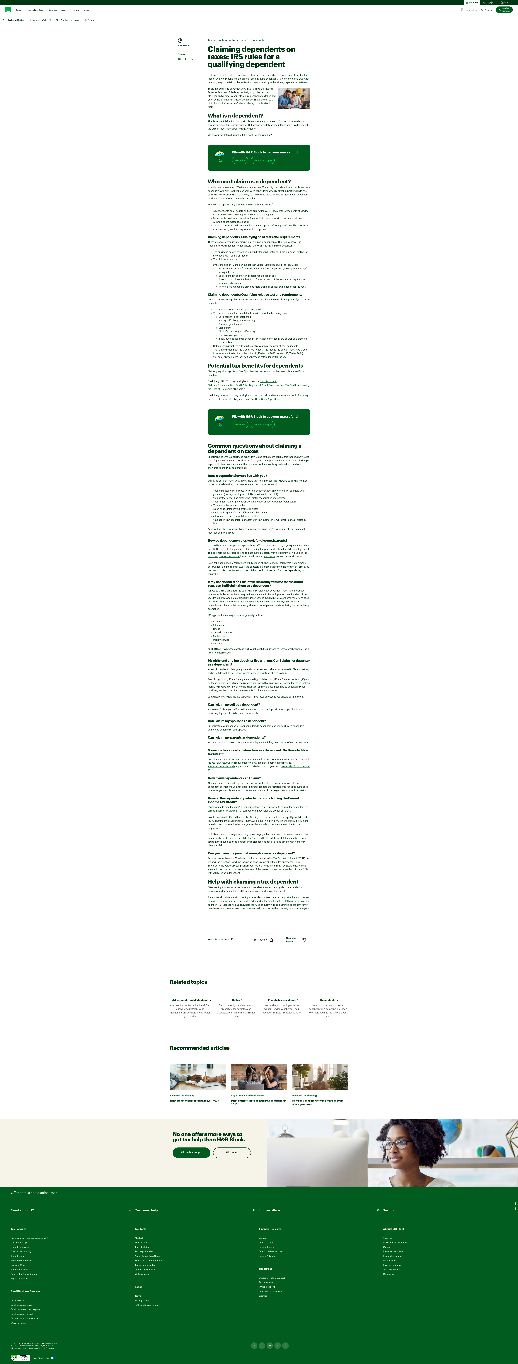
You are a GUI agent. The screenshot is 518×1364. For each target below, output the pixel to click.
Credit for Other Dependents (265, 399)
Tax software (17, 1256)
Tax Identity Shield (20, 1269)
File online (240, 160)
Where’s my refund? (145, 1269)
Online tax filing (19, 1242)
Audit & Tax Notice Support (24, 1274)
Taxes (18, 10)
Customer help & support (272, 1277)
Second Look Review (21, 1260)
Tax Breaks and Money (70, 20)
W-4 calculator (142, 1274)
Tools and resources (79, 10)
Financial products (35, 10)
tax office (213, 652)
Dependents (327, 999)
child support (253, 563)
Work (44, 20)
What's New (89, 20)
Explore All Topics (16, 20)
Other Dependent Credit (255, 385)
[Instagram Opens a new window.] (270, 1345)
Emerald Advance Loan (271, 1251)
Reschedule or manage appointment (29, 1237)
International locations (270, 1291)
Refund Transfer (267, 1247)
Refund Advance (267, 1256)
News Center (389, 1260)
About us (387, 1237)
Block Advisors (18, 1300)
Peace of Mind (18, 1265)
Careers (387, 1247)
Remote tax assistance (282, 999)
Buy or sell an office (393, 1251)
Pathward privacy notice (147, 1304)
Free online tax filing (21, 1251)
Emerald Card (266, 1242)
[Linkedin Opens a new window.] (285, 1345)
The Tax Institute (391, 1269)
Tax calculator (142, 1247)
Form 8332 (269, 556)
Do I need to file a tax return (295, 766)
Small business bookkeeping (25, 1309)
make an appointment (221, 901)
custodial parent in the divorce (224, 556)
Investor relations (392, 1265)
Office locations (267, 1286)
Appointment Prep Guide (147, 1256)
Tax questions (266, 1282)
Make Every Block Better (395, 1242)
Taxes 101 (54, 20)
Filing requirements (239, 762)
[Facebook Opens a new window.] (262, 1345)
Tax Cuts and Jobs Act (285, 858)
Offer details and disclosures (33, 1193)
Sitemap (263, 1295)
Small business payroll (22, 1314)
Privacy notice (142, 1300)
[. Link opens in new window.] (20, 1358)
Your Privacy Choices (42, 1358)
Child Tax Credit (268, 381)
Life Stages (34, 20)
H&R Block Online (291, 901)
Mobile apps (141, 1242)
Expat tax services (20, 1278)
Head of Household (222, 389)
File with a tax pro (263, 160)
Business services (57, 10)
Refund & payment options (148, 1260)
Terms (138, 1295)
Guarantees (389, 1274)
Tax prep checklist (144, 1251)
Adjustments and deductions (190, 999)
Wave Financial (18, 1323)
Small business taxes (21, 1304)
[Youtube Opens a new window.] (277, 1345)
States (236, 999)
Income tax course (392, 1256)
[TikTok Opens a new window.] (254, 1345)
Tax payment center (145, 1265)
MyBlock (139, 1237)
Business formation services (25, 1318)
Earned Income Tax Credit (282, 385)
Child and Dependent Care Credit (225, 385)
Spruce (262, 1237)
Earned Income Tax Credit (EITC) (225, 810)
